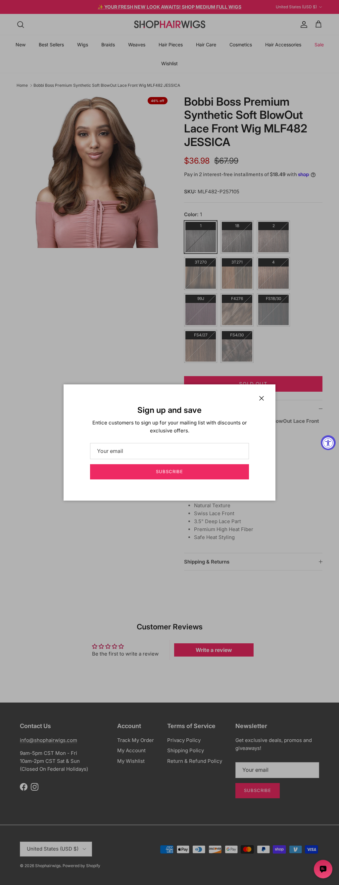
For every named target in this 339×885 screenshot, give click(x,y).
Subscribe (169, 471)
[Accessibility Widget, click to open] (328, 442)
